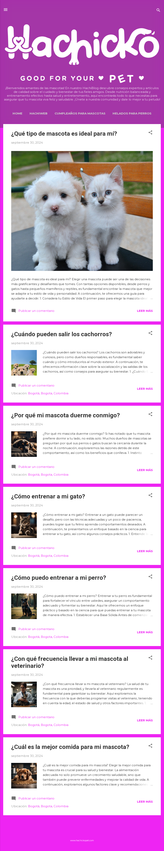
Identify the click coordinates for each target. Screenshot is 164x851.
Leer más (145, 311)
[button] (150, 133)
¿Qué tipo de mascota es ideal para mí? (64, 133)
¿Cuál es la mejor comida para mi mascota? (70, 746)
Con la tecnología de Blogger (84, 832)
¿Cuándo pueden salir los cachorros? (61, 334)
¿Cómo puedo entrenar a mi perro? (58, 577)
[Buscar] (158, 11)
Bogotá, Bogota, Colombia (48, 393)
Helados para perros (132, 113)
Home (17, 113)
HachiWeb (38, 113)
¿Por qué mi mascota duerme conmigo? (65, 415)
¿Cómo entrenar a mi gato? (48, 496)
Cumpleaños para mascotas (80, 113)
